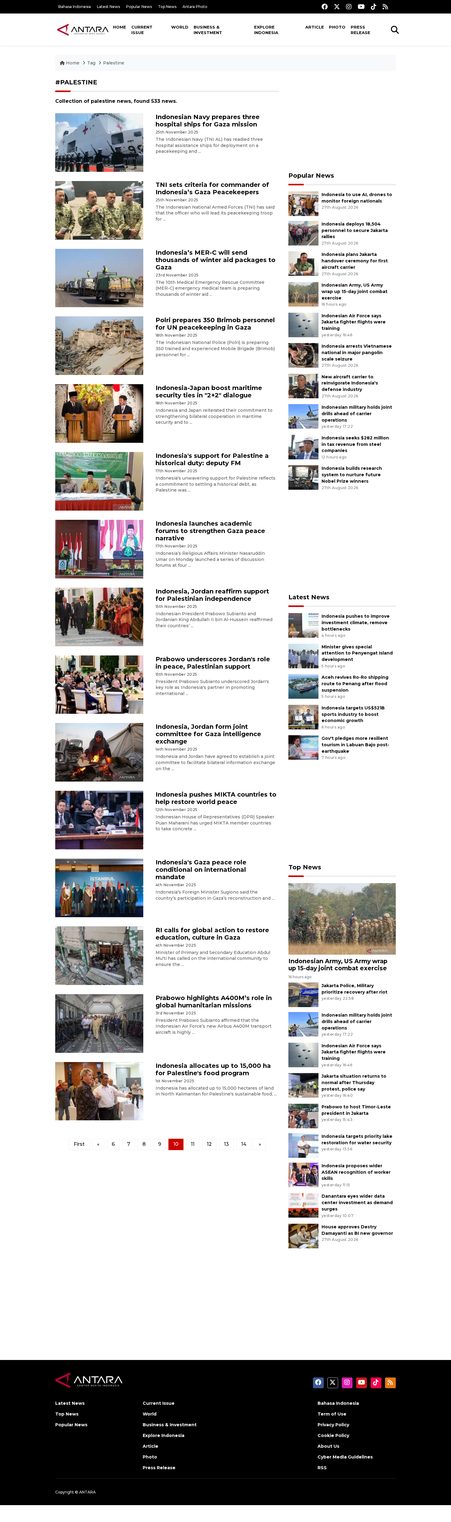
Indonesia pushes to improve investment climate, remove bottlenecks (356, 622)
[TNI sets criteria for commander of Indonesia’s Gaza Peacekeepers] (99, 210)
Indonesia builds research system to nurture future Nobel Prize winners (352, 474)
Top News (167, 6)
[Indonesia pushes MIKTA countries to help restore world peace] (99, 820)
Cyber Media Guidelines (345, 1457)
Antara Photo (195, 6)
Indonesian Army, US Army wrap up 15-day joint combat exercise (354, 291)
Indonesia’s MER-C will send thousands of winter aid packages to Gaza (216, 260)
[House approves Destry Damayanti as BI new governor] (303, 1235)
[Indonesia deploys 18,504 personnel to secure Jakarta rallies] (303, 233)
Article (314, 27)
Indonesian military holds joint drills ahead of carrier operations (357, 413)
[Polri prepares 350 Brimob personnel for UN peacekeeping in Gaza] (99, 345)
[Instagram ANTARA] (349, 7)
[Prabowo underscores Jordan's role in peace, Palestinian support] (99, 684)
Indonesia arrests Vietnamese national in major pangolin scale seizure (357, 352)
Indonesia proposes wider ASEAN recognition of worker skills (356, 1172)
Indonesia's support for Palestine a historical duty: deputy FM (212, 459)
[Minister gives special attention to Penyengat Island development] (303, 656)
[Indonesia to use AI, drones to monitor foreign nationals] (303, 203)
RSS (322, 1467)
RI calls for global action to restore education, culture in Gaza (212, 933)
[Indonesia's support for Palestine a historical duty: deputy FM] (99, 481)
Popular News (139, 6)
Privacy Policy (333, 1424)
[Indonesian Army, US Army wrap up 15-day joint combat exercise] (303, 294)
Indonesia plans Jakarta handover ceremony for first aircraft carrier (355, 261)
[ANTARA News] (82, 29)
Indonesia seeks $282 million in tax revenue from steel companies (355, 444)
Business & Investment (208, 30)
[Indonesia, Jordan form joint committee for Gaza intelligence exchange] (99, 752)
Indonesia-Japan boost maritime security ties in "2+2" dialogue (209, 391)
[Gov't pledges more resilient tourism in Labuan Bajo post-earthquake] (303, 747)
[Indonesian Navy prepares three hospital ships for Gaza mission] (99, 142)
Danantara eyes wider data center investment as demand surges (357, 1202)
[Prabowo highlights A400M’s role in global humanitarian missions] (99, 1023)
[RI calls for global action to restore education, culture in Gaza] (99, 955)
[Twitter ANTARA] (337, 7)
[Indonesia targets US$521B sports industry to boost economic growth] (303, 717)
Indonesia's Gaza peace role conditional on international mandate (201, 870)
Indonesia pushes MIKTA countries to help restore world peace (216, 798)
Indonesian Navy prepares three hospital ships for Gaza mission (208, 120)
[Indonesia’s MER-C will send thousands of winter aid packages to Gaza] (99, 277)
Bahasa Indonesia (74, 6)
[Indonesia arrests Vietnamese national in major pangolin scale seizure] (303, 355)
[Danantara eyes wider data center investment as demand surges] (303, 1205)
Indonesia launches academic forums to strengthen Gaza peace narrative (210, 531)
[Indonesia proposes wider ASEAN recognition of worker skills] (303, 1174)
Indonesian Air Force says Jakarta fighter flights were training (354, 322)
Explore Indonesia (266, 30)
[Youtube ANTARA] (361, 7)
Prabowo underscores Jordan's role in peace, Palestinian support (213, 662)
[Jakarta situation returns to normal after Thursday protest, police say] (303, 1085)
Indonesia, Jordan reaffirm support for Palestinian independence (212, 595)
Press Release (360, 30)
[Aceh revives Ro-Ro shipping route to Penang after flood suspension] (303, 686)
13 (226, 1144)
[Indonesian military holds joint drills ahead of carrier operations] (303, 416)
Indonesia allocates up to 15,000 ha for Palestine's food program (213, 1069)
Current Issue (141, 30)
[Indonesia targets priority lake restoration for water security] (303, 1145)
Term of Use (332, 1414)
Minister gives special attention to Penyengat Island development (357, 653)
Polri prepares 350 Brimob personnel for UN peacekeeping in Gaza (215, 323)
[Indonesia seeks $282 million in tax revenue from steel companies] (303, 447)
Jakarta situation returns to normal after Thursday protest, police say (354, 1082)
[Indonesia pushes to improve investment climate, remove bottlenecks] (303, 625)
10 (176, 1144)
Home (119, 27)
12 (209, 1144)
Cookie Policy (333, 1435)
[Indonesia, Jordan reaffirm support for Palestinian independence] (99, 616)
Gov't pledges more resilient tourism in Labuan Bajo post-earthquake (355, 745)
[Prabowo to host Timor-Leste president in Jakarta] (303, 1115)
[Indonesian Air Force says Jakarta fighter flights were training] (303, 324)
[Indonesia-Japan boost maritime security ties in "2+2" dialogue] (99, 413)
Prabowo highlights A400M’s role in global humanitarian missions (214, 1001)
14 (243, 1144)
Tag (91, 63)
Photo (337, 27)
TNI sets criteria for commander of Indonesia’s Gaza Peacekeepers (212, 188)
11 (193, 1144)
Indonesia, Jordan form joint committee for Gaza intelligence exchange (208, 734)
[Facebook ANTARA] (325, 7)
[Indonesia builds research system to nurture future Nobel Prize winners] (303, 477)
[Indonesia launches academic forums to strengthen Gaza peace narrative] (99, 549)
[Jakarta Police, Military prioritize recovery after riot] (303, 994)
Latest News (108, 6)
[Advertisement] (342, 121)
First (79, 1144)
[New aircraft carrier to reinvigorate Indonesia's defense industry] (303, 385)
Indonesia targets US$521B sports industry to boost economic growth (353, 714)
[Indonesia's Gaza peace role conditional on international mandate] (99, 887)
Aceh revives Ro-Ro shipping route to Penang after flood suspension (355, 683)
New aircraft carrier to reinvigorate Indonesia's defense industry (350, 383)
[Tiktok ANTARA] (373, 7)
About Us (328, 1446)
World (179, 27)
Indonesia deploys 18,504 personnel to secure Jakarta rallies (355, 230)
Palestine (113, 63)
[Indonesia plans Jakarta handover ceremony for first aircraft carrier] (303, 263)
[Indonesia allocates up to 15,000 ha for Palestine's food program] (99, 1091)
